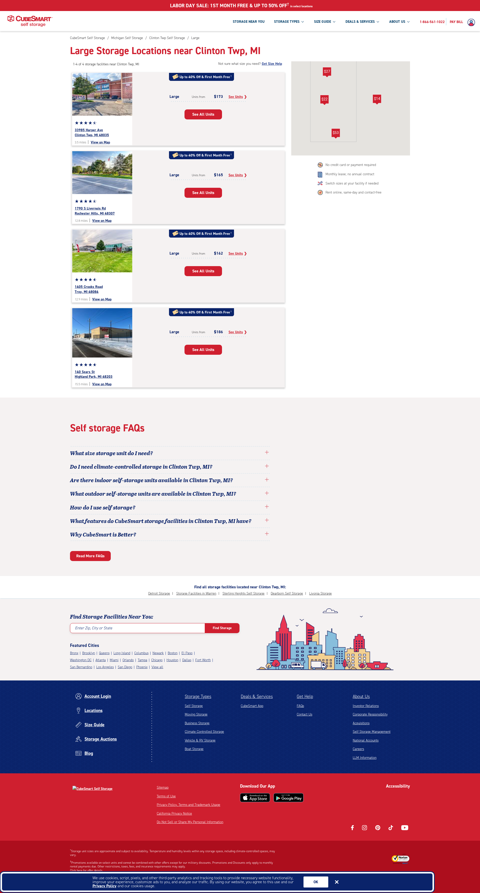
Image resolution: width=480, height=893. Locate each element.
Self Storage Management (371, 731)
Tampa (142, 660)
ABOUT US (397, 21)
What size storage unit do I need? (111, 453)
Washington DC (81, 660)
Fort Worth (203, 660)
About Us (361, 696)
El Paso (187, 653)
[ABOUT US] (408, 21)
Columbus (141, 653)
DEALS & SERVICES (360, 21)
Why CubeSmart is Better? (103, 534)
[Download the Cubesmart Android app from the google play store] (289, 797)
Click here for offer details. (86, 870)
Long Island (122, 653)
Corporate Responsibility (370, 714)
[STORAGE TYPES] (302, 21)
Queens (104, 653)
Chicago (156, 660)
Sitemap (162, 787)
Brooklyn (88, 653)
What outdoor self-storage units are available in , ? (153, 493)
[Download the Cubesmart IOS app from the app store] (255, 797)
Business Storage (197, 723)
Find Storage (222, 628)
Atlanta (101, 660)
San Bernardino (81, 667)
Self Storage (194, 705)
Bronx (74, 653)
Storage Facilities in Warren (196, 593)
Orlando (128, 660)
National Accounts (365, 740)
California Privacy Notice (174, 813)
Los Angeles (105, 667)
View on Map (100, 142)
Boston (173, 653)
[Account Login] (472, 22)
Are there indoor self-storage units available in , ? (151, 480)
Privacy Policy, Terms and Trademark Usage (188, 804)
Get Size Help (272, 63)
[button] (376, 99)
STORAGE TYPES (287, 21)
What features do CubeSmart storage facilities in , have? (161, 521)
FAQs (300, 705)
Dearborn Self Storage (287, 593)
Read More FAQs (90, 556)
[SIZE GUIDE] (334, 21)
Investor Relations (366, 705)
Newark (158, 653)
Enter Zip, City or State (93, 628)
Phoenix (142, 667)
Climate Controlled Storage (204, 731)
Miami (114, 660)
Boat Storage (194, 749)
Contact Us (304, 714)
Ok (316, 881)
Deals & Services (257, 696)
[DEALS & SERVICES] (377, 21)
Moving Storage (196, 714)
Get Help (305, 696)
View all (157, 667)
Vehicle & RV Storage (200, 740)
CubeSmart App (252, 705)
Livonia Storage (320, 593)
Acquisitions (361, 723)
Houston (172, 660)
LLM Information (364, 757)
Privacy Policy (104, 885)
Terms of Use (166, 796)
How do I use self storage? (103, 507)
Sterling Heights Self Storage (243, 593)
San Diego (125, 667)
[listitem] (195, 38)
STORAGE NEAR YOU (248, 21)
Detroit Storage (159, 593)
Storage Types (198, 696)
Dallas (186, 660)
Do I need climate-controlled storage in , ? (141, 466)
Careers (358, 749)
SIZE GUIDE (322, 21)
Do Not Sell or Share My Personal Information (190, 822)
